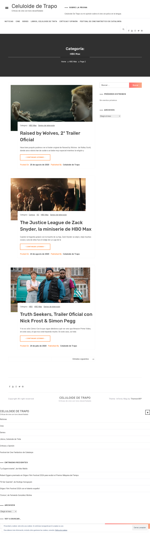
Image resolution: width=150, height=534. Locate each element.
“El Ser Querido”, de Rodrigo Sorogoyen (16, 482)
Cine (18, 21)
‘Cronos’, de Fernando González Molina (16, 495)
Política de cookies (61, 530)
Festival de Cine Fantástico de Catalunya (100, 21)
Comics (32, 215)
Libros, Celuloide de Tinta (44, 21)
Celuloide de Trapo (34, 6)
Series (25, 21)
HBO (31, 307)
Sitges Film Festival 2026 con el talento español (20, 488)
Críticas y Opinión (68, 21)
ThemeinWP (136, 399)
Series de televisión (46, 125)
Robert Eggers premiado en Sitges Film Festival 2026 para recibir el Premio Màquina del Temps (39, 475)
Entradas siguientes (81, 359)
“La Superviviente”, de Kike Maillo (14, 469)
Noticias (9, 21)
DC (38, 215)
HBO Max (33, 125)
